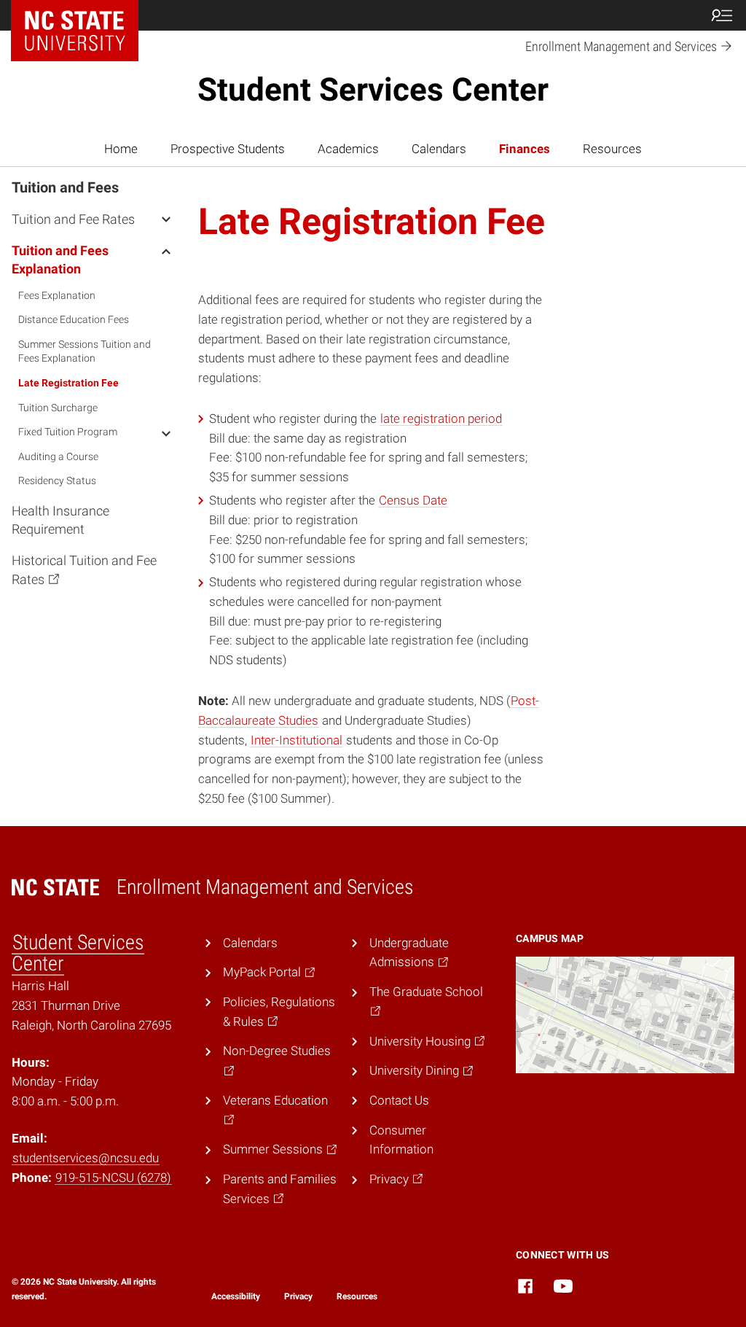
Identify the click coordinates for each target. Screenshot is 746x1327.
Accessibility (235, 1296)
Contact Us (399, 1100)
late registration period (441, 418)
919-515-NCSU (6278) (113, 1177)
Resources (612, 148)
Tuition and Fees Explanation (60, 259)
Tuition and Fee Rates (73, 219)
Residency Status (57, 480)
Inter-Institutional (296, 740)
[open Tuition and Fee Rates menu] (166, 218)
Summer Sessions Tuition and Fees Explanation (84, 351)
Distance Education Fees (73, 319)
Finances (524, 148)
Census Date (413, 500)
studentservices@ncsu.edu (85, 1158)
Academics (348, 148)
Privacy (298, 1296)
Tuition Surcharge (58, 407)
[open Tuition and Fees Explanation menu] (166, 250)
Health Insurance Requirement (60, 520)
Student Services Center (373, 90)
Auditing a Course (58, 456)
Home (121, 148)
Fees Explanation (56, 295)
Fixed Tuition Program (67, 431)
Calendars (439, 148)
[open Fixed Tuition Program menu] (166, 433)
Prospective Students (227, 148)
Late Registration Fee (68, 383)
